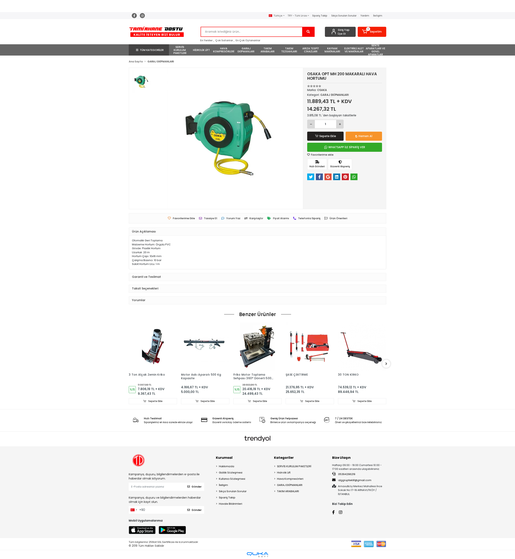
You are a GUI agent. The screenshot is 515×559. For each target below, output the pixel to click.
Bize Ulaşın (341, 457)
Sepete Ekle (327, 136)
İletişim (377, 15)
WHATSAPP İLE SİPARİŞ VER (346, 147)
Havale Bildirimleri (230, 504)
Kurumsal (224, 457)
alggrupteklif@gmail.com (354, 480)
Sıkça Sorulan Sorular (343, 15)
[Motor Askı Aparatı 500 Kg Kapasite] (205, 346)
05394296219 (346, 474)
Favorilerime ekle (322, 155)
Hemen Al (365, 136)
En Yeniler (206, 40)
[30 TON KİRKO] (362, 346)
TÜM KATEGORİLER (152, 50)
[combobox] (133, 510)
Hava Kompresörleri (290, 479)
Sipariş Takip (319, 15)
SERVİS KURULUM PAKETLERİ (294, 466)
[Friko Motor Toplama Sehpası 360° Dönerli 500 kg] (257, 346)
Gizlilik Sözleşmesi (230, 472)
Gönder (197, 487)
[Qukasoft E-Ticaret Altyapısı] (257, 554)
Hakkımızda (226, 466)
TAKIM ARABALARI (288, 491)
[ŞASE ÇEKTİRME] (310, 346)
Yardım (364, 15)
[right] (386, 363)
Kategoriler (284, 457)
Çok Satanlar (224, 40)
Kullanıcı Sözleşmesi (232, 479)
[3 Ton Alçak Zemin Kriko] (153, 346)
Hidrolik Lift (283, 472)
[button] (372, 32)
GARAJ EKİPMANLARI (289, 485)
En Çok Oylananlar (248, 40)
